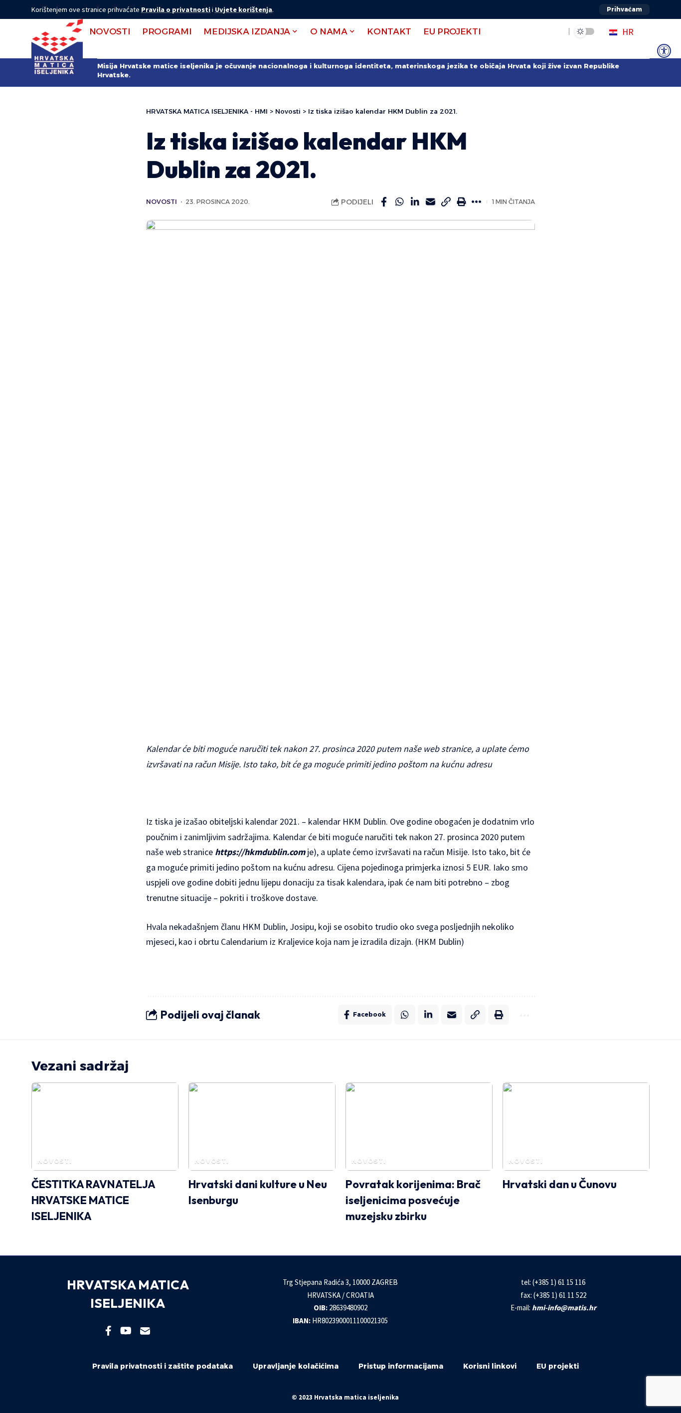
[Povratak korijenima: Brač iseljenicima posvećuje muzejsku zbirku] (419, 1126)
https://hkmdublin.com (260, 852)
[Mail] (145, 1330)
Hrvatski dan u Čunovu (560, 1184)
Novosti (161, 201)
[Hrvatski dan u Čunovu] (576, 1126)
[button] (624, 9)
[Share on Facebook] (384, 202)
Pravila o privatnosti (175, 9)
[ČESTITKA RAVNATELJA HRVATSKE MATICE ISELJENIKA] (104, 1126)
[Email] (430, 202)
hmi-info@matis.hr (564, 1307)
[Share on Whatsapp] (399, 202)
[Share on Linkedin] (415, 202)
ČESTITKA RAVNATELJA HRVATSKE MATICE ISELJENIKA (93, 1200)
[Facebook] (108, 1330)
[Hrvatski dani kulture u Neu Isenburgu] (262, 1126)
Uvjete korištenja (243, 9)
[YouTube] (126, 1330)
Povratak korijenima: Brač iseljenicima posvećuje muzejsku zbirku (413, 1200)
